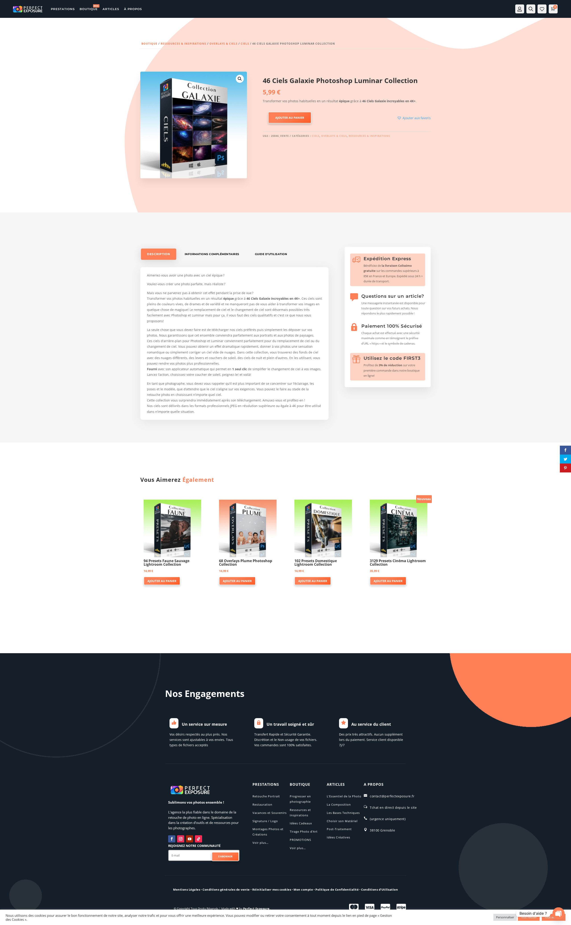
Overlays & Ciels (223, 44)
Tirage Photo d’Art (304, 831)
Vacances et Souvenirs (269, 813)
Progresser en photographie (300, 799)
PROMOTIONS (300, 840)
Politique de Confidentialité (337, 890)
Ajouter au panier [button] (161, 581)
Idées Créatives (338, 837)
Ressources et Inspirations (300, 812)
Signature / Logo (265, 821)
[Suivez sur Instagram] (180, 838)
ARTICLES (111, 9)
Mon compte (303, 890)
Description (158, 254)
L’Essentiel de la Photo (344, 796)
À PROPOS (133, 9)
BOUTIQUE (89, 9)
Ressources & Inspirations (183, 44)
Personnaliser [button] (505, 917)
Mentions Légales (186, 890)
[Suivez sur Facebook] (171, 838)
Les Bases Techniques (343, 813)
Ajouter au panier (289, 118)
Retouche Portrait (266, 796)
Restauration (262, 804)
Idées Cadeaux (301, 823)
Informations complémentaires (212, 254)
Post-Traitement (339, 829)
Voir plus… (260, 843)
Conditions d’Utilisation (379, 890)
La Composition (339, 804)
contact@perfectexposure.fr (392, 796)
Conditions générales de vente (226, 890)
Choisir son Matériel (342, 821)
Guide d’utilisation (271, 254)
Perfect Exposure (256, 908)
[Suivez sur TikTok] (198, 838)
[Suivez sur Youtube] (189, 838)
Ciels (245, 44)
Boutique (149, 44)
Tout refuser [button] (529, 917)
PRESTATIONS (63, 9)
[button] (240, 79)
